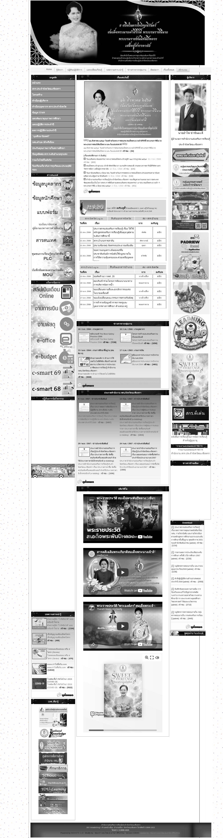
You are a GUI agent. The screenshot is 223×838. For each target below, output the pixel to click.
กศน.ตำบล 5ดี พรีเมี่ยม (43, 142)
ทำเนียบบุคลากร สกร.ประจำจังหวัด (49, 106)
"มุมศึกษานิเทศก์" (41, 136)
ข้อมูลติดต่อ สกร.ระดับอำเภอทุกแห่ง (49, 154)
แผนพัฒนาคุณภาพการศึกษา (46, 118)
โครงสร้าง (37, 94)
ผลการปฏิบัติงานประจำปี (44, 130)
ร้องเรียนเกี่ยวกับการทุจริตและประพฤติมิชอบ (51, 168)
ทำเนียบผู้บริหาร (40, 100)
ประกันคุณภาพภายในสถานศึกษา (48, 148)
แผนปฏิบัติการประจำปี (43, 124)
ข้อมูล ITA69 (38, 112)
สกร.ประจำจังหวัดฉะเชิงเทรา (46, 88)
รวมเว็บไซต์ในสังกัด (42, 160)
